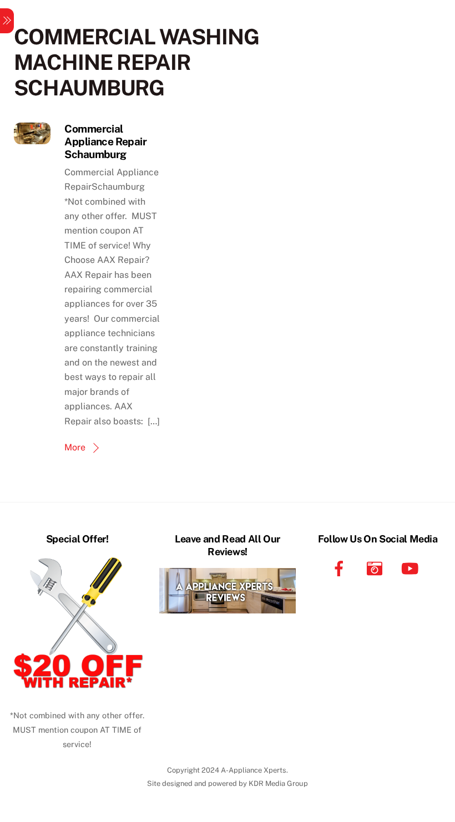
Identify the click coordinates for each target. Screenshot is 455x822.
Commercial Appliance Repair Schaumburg (105, 141)
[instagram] (376, 567)
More (74, 447)
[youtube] (412, 567)
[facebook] (341, 567)
